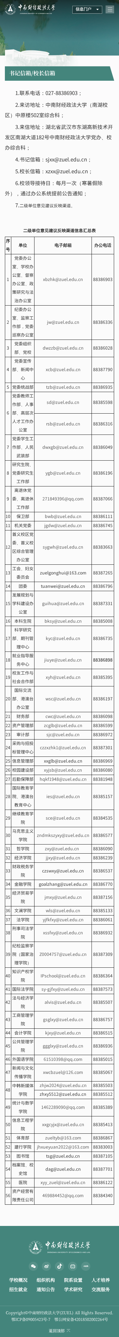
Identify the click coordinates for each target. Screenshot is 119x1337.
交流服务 (101, 1289)
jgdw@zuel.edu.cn (63, 525)
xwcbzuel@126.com (63, 1072)
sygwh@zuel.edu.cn (63, 547)
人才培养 (101, 1280)
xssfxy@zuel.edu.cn (63, 933)
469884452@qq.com (63, 1195)
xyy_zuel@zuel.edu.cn (63, 1182)
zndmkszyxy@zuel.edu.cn (63, 835)
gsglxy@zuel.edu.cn (63, 1019)
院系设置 (73, 1280)
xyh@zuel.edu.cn (63, 677)
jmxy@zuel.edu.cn (63, 897)
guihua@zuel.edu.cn (63, 603)
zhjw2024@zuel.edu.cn (63, 1085)
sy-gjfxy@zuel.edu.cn (63, 989)
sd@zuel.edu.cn (63, 402)
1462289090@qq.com (63, 1107)
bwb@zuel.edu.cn (63, 516)
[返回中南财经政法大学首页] (30, 6)
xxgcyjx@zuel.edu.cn (63, 1124)
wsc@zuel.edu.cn (63, 699)
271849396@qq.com (63, 499)
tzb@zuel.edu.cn (63, 387)
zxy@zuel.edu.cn (63, 849)
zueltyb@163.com (63, 1138)
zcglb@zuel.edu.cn (63, 725)
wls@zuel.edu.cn (63, 911)
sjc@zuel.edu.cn (63, 735)
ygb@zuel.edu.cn (63, 473)
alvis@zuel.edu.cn (63, 1002)
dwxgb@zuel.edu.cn (63, 447)
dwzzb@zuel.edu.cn (63, 348)
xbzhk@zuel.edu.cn (63, 279)
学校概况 (18, 1280)
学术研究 (73, 1289)
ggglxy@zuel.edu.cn (63, 1046)
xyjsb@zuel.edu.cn (63, 770)
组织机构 (46, 1280)
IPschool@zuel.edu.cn (63, 976)
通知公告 (46, 1289)
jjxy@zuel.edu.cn (63, 858)
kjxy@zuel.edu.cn (63, 1033)
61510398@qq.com (63, 1059)
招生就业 (18, 1289)
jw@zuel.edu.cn (63, 322)
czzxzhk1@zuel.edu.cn (63, 748)
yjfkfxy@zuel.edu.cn (63, 920)
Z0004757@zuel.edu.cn (63, 954)
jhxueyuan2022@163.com (63, 1147)
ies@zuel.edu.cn (63, 796)
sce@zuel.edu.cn (63, 818)
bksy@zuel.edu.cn (63, 621)
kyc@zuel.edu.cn (63, 638)
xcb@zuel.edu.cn (63, 369)
